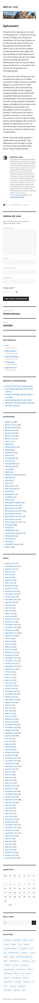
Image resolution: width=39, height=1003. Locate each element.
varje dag (7, 990)
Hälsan (7, 450)
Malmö (8, 472)
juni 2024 (8, 608)
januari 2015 (10, 855)
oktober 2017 (10, 763)
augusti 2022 (10, 669)
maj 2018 (8, 744)
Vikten (7, 547)
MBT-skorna (14, 961)
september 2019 (11, 700)
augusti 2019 (10, 702)
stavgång (16, 978)
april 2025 (9, 580)
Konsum (24, 953)
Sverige (18, 982)
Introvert (8, 461)
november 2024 (11, 594)
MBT (5, 961)
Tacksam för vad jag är (14, 533)
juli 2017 (8, 772)
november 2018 (11, 727)
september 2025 (11, 566)
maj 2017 (8, 777)
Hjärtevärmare (11, 351)
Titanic (8, 541)
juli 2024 (8, 605)
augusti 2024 (10, 602)
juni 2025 (8, 574)
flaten (14, 944)
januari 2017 (10, 788)
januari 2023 (10, 655)
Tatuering (9, 539)
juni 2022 (8, 675)
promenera (21, 969)
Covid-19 (8, 441)
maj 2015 (8, 844)
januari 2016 (10, 822)
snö (22, 973)
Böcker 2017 (9, 430)
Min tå (7, 483)
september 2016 (11, 800)
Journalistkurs (10, 464)
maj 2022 (8, 677)
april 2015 (9, 847)
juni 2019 (8, 708)
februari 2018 (10, 752)
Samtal (8, 528)
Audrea (8, 400)
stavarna (7, 978)
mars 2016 (9, 816)
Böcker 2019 (10, 436)
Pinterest (8, 500)
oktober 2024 (10, 597)
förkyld (26, 944)
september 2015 (11, 833)
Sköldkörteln (10, 530)
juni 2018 (8, 741)
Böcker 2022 (10, 439)
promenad (24, 965)
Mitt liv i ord (10, 7)
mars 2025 (9, 583)
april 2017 (9, 780)
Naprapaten (9, 494)
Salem (16, 973)
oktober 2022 (10, 663)
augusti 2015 (10, 836)
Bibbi (25, 940)
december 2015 (11, 825)
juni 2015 (8, 841)
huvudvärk (22, 948)
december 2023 (11, 625)
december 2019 (11, 691)
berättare (17, 940)
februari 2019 (10, 719)
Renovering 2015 (11, 505)
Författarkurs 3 (11, 447)
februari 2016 (10, 819)
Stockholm (8, 982)
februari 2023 (10, 652)
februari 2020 (10, 686)
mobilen (7, 965)
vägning (16, 990)
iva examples (10, 389)
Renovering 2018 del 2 (13, 516)
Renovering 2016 (11, 508)
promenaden (9, 969)
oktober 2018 (10, 730)
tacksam (26, 982)
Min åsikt (8, 478)
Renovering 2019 (11, 519)
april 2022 (9, 680)
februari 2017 (10, 786)
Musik (7, 491)
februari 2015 (10, 852)
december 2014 (11, 858)
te (33, 982)
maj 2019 (8, 711)
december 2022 (11, 658)
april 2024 (9, 613)
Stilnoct (26, 978)
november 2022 (11, 661)
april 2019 (9, 713)
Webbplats (7, 278)
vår (23, 990)
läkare (6, 957)
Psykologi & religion (13, 503)
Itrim (31, 948)
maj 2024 (8, 611)
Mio (33, 961)
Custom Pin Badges (12, 394)
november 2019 (11, 694)
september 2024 (11, 600)
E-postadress (9, 268)
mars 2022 (9, 683)
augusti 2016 (10, 802)
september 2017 (11, 766)
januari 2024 (10, 622)
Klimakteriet (10, 466)
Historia (8, 455)
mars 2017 (9, 783)
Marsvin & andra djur (13, 475)
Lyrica (32, 953)
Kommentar (8, 228)
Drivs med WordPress (19, 999)
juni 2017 (8, 775)
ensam (6, 944)
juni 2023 (8, 641)
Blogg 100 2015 (11, 425)
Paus (7, 345)
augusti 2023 (10, 636)
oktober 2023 (10, 630)
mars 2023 (9, 650)
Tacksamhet (10, 536)
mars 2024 (9, 616)
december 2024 (11, 591)
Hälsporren (9, 453)
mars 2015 (9, 850)
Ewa (7, 205)
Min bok (8, 480)
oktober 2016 (10, 797)
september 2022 (11, 666)
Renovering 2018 (11, 514)
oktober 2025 (10, 563)
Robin (30, 969)
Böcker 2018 (10, 433)
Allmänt (26, 205)
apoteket (7, 940)
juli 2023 (8, 638)
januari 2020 (10, 688)
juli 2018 (8, 738)
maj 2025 (8, 577)
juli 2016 (8, 805)
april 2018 (9, 747)
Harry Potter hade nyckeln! (22, 386)
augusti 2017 (10, 769)
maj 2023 (8, 644)
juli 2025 (8, 572)
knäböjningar (13, 953)
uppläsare (22, 986)
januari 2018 (10, 755)
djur (31, 940)
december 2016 (11, 791)
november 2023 (11, 627)
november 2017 (11, 761)
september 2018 (11, 733)
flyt (20, 944)
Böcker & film (10, 427)
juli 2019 (8, 705)
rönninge (7, 973)
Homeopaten (10, 458)
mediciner (26, 961)
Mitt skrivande (11, 489)
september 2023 (11, 633)
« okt (10, 905)
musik (15, 965)
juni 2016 (8, 808)
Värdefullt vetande (12, 544)
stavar (28, 973)
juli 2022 (8, 672)
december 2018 (11, 725)
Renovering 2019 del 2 (14, 522)
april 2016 (9, 814)
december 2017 (11, 758)
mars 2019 (9, 716)
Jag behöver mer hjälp (22, 400)
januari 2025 (10, 588)
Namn (6, 258)
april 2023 (9, 647)
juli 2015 (8, 839)
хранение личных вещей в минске (20, 403)
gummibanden (10, 948)
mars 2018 (9, 750)
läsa (12, 957)
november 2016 (11, 794)
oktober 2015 (10, 830)
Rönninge (9, 525)
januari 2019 (10, 722)
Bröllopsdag (9, 362)
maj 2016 (8, 811)
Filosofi (8, 444)
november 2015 (11, 827)
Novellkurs (9, 497)
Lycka (7, 469)
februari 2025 (10, 586)
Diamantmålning (12, 357)
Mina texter (9, 486)
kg (5, 953)
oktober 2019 (10, 697)
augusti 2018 (10, 736)
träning (12, 986)
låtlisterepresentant (24, 957)
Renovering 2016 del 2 (14, 511)
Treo (5, 986)
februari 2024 (10, 619)
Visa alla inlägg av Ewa (17, 197)
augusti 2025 (10, 569)
